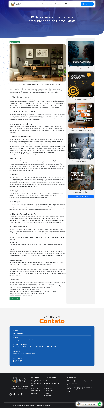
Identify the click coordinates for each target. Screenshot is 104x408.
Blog (67, 4)
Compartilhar (15, 42)
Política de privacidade (43, 405)
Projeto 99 (34, 388)
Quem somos (47, 4)
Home (37, 4)
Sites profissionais (36, 386)
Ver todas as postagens (81, 196)
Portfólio (48, 395)
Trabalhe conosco (74, 392)
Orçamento (88, 4)
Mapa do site (50, 386)
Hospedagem (35, 390)
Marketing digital (36, 383)
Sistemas (34, 393)
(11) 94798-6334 (73, 384)
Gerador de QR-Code (52, 383)
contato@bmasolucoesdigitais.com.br (81, 381)
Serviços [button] (58, 4)
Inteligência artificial (37, 381)
